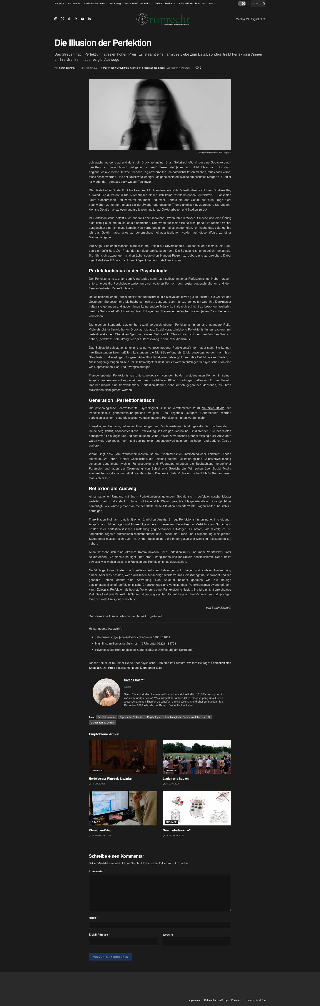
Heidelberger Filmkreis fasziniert (111, 778)
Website (168, 934)
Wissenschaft (131, 3)
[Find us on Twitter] (62, 19)
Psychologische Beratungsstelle (182, 716)
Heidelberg (115, 3)
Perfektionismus (106, 716)
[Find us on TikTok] (69, 19)
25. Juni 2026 (172, 783)
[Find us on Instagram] (55, 19)
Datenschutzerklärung (216, 1000)
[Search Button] (263, 3)
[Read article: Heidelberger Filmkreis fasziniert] (123, 757)
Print (211, 3)
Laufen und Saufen (176, 778)
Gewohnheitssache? (177, 830)
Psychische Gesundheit (116, 67)
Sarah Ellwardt (67, 67)
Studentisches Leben (94, 3)
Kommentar (97, 871)
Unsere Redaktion (256, 1000)
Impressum (195, 1000)
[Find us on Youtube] (82, 19)
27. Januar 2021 (90, 67)
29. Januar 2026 (174, 835)
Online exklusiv (185, 3)
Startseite (59, 3)
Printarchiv (237, 1000)
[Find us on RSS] (76, 19)
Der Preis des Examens (118, 667)
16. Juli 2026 (98, 783)
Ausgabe (97, 770)
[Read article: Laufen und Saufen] (197, 757)
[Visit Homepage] (163, 19)
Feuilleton (145, 3)
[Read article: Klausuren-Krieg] (123, 808)
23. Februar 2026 (101, 835)
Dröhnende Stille (151, 667)
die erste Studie (213, 408)
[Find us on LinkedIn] (89, 19)
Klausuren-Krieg (100, 830)
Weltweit (158, 3)
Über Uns (200, 3)
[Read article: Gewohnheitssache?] (197, 808)
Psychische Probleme (131, 716)
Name (94, 917)
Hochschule (74, 3)
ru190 (207, 716)
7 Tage (96, 821)
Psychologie (154, 716)
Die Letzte (170, 3)
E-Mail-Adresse (100, 934)
